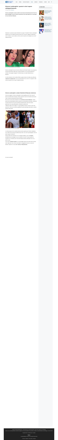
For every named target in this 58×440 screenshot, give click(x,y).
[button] (51, 2)
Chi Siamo (23, 438)
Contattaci (34, 432)
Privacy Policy (30, 438)
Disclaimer (34, 438)
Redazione (26, 438)
